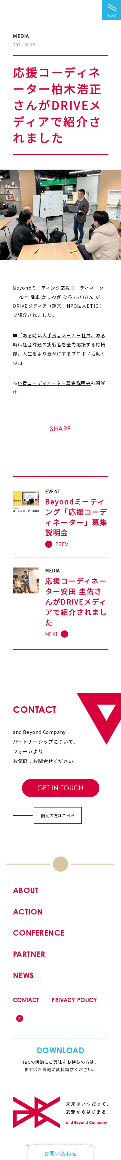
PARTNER (29, 954)
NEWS (23, 975)
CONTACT (26, 1000)
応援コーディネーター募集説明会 (54, 383)
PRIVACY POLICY (74, 1000)
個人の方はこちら (58, 815)
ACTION (28, 911)
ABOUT (25, 890)
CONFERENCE (39, 933)
